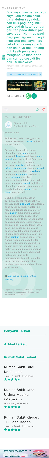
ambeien (15, 177)
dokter (29, 141)
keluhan (20, 156)
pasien (13, 213)
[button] (24, 109)
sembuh (15, 237)
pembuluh (21, 174)
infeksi (8, 168)
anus (39, 156)
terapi (8, 192)
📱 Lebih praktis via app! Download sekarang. (20, 277)
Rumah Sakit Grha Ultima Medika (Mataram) (19, 394)
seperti (9, 159)
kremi (24, 168)
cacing (16, 168)
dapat (28, 189)
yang (24, 153)
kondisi (20, 165)
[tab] (24, 202)
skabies (36, 171)
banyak (26, 183)
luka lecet (25, 204)
